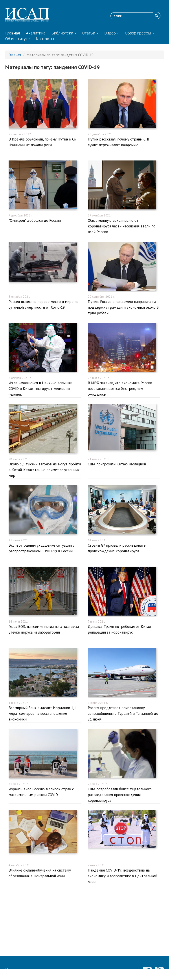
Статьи (89, 33)
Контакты (45, 38)
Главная (12, 33)
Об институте (17, 38)
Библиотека (62, 33)
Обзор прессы (138, 33)
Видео (110, 33)
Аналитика (35, 33)
